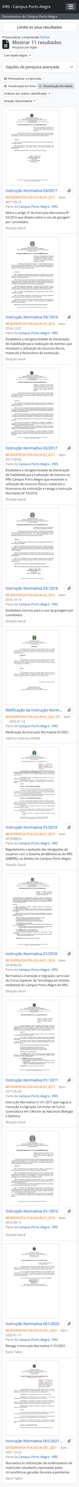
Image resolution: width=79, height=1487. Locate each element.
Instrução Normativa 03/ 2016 (32, 317)
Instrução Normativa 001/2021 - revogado (34, 1441)
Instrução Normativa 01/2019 (31, 827)
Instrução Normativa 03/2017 (31, 190)
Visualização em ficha (21, 86)
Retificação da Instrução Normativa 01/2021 (34, 710)
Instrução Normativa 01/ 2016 (32, 1211)
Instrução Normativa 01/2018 (31, 953)
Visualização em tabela (57, 86)
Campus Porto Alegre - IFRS (38, 206)
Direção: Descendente (18, 101)
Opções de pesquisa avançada (32, 66)
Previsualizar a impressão (24, 78)
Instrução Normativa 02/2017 (31, 448)
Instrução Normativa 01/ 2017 (32, 1080)
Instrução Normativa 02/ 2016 (32, 588)
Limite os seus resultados (39, 27)
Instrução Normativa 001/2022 (32, 1323)
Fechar (45, 37)
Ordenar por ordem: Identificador (26, 93)
